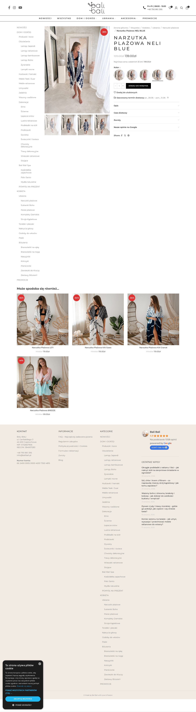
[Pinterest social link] (128, 135)
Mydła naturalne (28, 182)
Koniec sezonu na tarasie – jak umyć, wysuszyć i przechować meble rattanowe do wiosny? (159, 521)
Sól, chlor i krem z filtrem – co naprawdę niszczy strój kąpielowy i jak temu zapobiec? (160, 483)
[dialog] (23, 684)
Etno (23, 107)
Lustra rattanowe (29, 121)
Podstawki (26, 130)
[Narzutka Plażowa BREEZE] (42, 382)
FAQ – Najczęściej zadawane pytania (75, 437)
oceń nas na (158, 447)
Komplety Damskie (30, 214)
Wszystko (135, 28)
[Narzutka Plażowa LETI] (42, 319)
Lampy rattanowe (29, 51)
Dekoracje (23, 102)
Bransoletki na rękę (30, 247)
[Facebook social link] (9, 8)
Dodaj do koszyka (138, 86)
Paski (21, 238)
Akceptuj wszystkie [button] (23, 699)
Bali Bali (155, 431)
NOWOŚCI (22, 27)
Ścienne (24, 111)
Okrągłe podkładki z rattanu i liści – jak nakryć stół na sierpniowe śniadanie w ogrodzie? (160, 470)
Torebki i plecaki (26, 224)
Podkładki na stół (29, 125)
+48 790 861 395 (154, 9)
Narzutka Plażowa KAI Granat (153, 347)
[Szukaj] (181, 8)
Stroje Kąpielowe (29, 219)
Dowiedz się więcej (24, 686)
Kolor (116, 67)
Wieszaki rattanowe (30, 156)
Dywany (25, 135)
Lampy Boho (27, 60)
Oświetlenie (24, 41)
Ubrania (22, 196)
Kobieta (146, 28)
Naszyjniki (25, 256)
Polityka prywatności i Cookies (72, 446)
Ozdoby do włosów (28, 233)
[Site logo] (98, 7)
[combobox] (39, 663)
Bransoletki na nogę (30, 252)
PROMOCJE (22, 280)
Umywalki (23, 88)
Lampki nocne (27, 69)
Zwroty (61, 455)
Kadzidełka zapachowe (26, 171)
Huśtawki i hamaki (27, 74)
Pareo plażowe (28, 210)
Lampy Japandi (28, 46)
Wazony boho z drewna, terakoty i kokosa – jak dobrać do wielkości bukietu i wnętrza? (158, 496)
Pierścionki (26, 266)
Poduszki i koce (26, 37)
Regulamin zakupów (68, 441)
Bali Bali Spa (25, 165)
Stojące (24, 160)
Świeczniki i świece (30, 139)
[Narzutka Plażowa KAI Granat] (153, 319)
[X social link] (125, 135)
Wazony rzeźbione (27, 97)
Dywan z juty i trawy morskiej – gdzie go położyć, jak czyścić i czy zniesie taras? (159, 509)
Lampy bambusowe (30, 55)
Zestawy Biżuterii (29, 275)
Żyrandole (25, 65)
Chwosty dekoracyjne (26, 145)
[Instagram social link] (14, 8)
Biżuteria (23, 242)
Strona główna (121, 28)
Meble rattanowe (27, 83)
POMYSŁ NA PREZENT (29, 186)
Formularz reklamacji (68, 451)
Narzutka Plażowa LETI (42, 347)
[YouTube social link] (20, 8)
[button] (22, 692)
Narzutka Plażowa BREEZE (42, 410)
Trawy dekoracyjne (29, 151)
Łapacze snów (27, 116)
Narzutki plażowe (29, 200)
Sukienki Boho (27, 205)
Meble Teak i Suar (27, 79)
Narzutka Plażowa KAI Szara (98, 347)
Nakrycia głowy (26, 228)
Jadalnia (23, 93)
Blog (60, 460)
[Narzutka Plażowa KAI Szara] (98, 319)
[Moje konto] (176, 8)
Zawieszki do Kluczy (30, 270)
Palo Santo (26, 177)
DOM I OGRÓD (24, 32)
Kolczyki (25, 261)
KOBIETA (21, 191)
